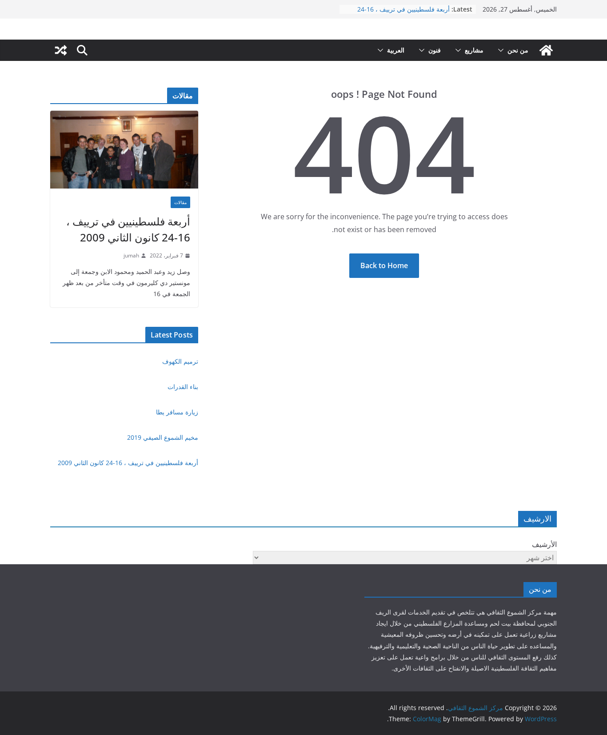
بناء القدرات (183, 386)
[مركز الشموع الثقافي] (546, 50)
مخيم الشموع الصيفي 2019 (162, 437)
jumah (131, 255)
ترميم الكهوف (180, 361)
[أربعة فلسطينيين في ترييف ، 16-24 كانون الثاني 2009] (124, 150)
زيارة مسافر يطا (177, 412)
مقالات (180, 202)
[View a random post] (61, 50)
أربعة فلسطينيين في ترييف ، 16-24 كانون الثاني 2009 (128, 229)
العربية (395, 50)
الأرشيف (544, 544)
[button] (502, 50)
